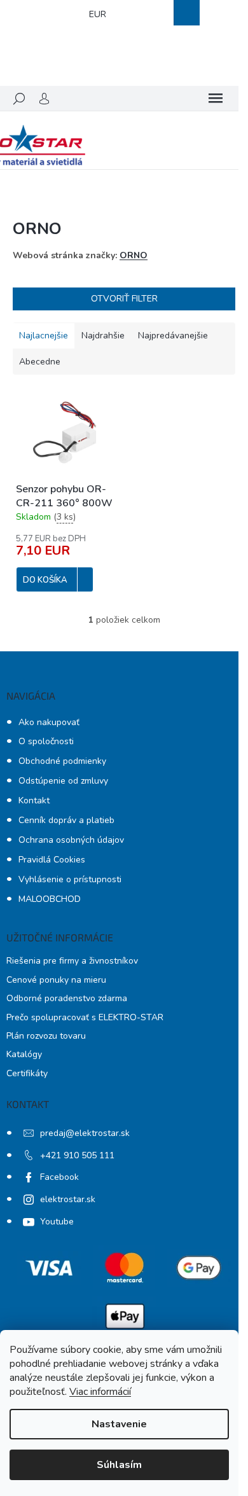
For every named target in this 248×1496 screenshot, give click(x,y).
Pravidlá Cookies (51, 860)
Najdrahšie (103, 335)
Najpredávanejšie (173, 335)
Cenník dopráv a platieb (66, 820)
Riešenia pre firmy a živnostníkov (72, 961)
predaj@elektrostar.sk (85, 1133)
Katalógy (24, 1054)
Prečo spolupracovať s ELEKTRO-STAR (84, 1017)
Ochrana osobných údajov (71, 840)
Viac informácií (100, 1392)
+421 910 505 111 (77, 1155)
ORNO (134, 255)
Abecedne (39, 362)
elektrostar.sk (67, 1199)
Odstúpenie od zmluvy (63, 781)
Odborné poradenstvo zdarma (66, 998)
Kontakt (34, 800)
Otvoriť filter (124, 299)
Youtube (57, 1222)
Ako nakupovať (48, 722)
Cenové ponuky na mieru (56, 980)
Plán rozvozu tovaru (46, 1036)
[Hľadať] (19, 98)
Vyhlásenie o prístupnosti (69, 879)
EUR (97, 14)
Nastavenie (119, 1424)
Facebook (59, 1177)
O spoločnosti (46, 741)
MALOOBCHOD (49, 899)
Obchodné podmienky (62, 761)
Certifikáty (27, 1073)
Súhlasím (119, 1465)
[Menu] (215, 98)
